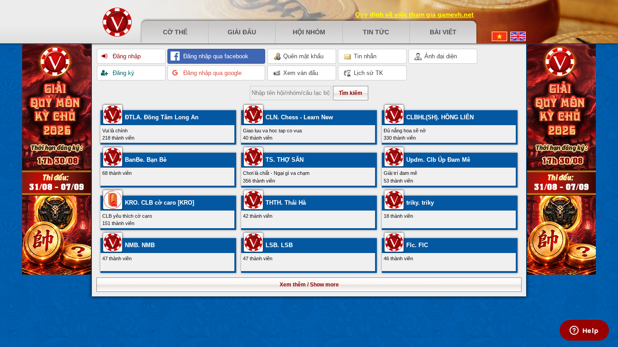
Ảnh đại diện (440, 56)
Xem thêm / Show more (309, 284)
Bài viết (443, 32)
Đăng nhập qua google (211, 73)
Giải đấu (242, 32)
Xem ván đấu (299, 73)
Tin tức (376, 32)
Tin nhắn (364, 56)
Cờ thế (175, 32)
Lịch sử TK (367, 73)
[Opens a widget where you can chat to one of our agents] (584, 331)
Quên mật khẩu (302, 56)
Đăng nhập (126, 56)
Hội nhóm (309, 32)
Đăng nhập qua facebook (214, 56)
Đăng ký (122, 73)
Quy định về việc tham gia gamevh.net (414, 14)
